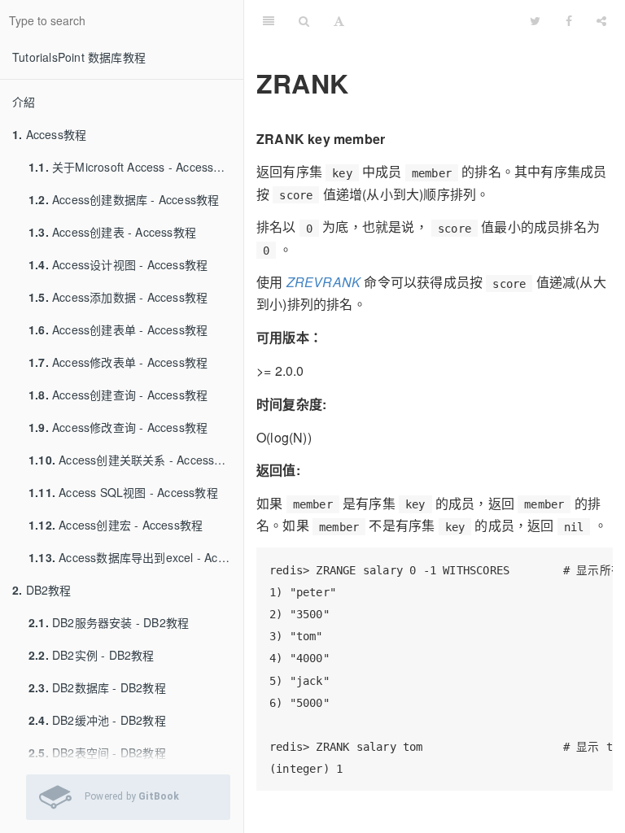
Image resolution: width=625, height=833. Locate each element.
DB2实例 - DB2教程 (91, 655)
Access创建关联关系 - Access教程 (133, 459)
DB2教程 (42, 590)
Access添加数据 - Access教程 (118, 297)
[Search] (303, 20)
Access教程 (49, 134)
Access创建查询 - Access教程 (118, 394)
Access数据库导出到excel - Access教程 (135, 557)
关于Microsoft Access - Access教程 (132, 167)
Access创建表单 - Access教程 (118, 329)
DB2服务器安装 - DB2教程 (108, 622)
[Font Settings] (338, 20)
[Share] (601, 20)
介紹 (23, 102)
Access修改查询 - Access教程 (118, 427)
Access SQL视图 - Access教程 (123, 492)
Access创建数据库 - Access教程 (123, 199)
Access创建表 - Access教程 (112, 232)
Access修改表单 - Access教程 (118, 362)
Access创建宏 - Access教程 (115, 525)
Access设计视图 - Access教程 (118, 264)
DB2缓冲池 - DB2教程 (97, 720)
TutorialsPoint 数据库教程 (79, 57)
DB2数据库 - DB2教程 (97, 687)
